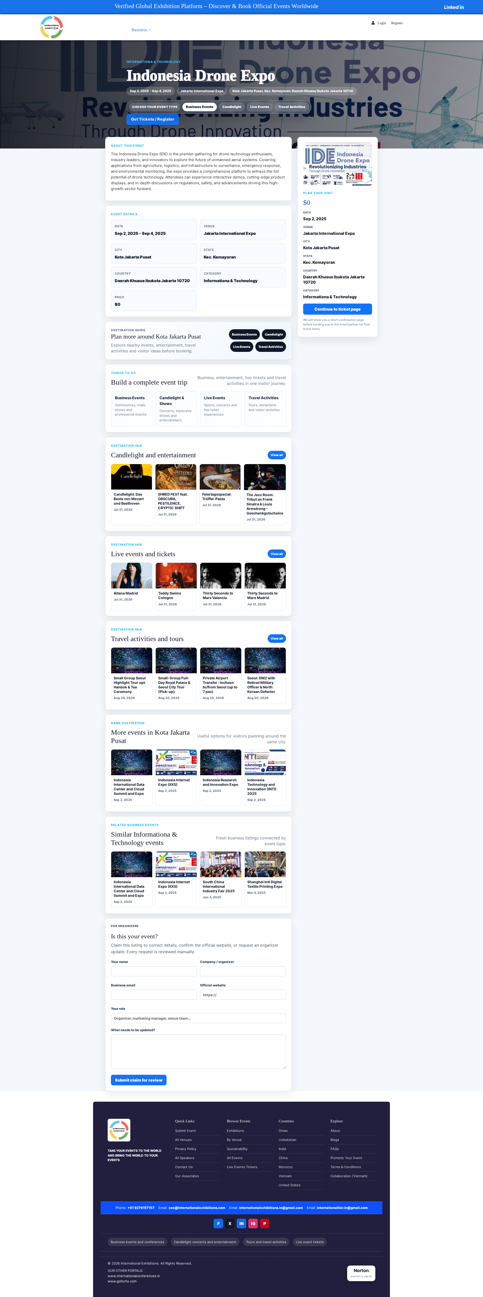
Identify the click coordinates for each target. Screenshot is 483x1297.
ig (253, 1223)
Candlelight (231, 107)
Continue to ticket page (337, 308)
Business (139, 29)
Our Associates (187, 1176)
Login (381, 23)
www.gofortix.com (122, 1281)
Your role (118, 1009)
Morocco (286, 1167)
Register (397, 23)
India (282, 1149)
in (241, 1223)
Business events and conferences (137, 1242)
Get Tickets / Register (152, 119)
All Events (235, 1158)
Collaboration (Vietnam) (349, 1176)
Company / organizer (217, 962)
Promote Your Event (346, 1158)
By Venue (234, 1140)
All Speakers (184, 1158)
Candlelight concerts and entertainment (205, 1242)
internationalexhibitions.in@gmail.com (271, 1208)
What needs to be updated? (133, 1030)
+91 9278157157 (141, 1208)
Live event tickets (310, 1242)
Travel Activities (291, 107)
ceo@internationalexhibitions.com (197, 1208)
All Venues (183, 1140)
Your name (119, 962)
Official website (213, 985)
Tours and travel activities (266, 1242)
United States (289, 1185)
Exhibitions (235, 1131)
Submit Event (185, 1131)
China (283, 1158)
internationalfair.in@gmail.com (342, 1208)
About (335, 1131)
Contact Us (184, 1167)
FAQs (335, 1149)
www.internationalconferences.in (134, 1276)
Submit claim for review (139, 1080)
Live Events (259, 107)
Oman (283, 1131)
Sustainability (237, 1149)
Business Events (199, 107)
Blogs (335, 1140)
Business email (123, 985)
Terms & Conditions (346, 1167)
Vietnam (285, 1176)
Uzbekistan (287, 1140)
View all (277, 455)
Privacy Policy (185, 1149)
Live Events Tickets (242, 1167)
